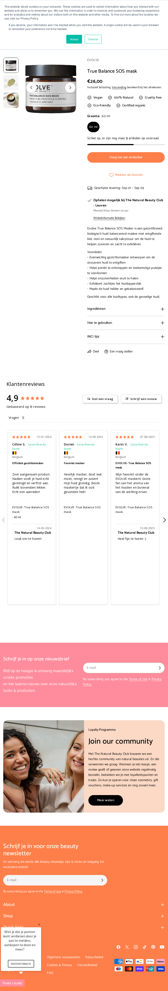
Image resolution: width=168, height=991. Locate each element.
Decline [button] (93, 39)
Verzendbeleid (87, 965)
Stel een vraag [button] (102, 399)
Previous (3, 517)
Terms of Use (138, 679)
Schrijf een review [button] (143, 399)
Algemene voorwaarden (63, 957)
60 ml (93, 127)
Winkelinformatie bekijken (109, 218)
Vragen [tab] (14, 417)
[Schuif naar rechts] (70, 87)
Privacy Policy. (74, 891)
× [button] (39, 924)
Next (165, 517)
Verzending (119, 87)
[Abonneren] (159, 667)
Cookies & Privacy (59, 965)
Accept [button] (74, 39)
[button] (26, 983)
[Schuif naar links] (31, 87)
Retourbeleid (94, 957)
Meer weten (105, 800)
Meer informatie (21, 963)
